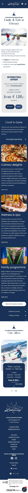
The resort (14, 435)
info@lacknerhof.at (14, 429)
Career (14, 439)
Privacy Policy (14, 463)
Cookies (14, 468)
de (14, 474)
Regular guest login (14, 442)
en (17, 474)
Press (14, 449)
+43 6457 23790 (14, 427)
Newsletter (13, 446)
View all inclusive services (14, 304)
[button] (12, 391)
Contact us (13, 444)
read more (4, 242)
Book (19, 107)
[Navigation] (2, 4)
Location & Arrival (14, 437)
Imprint (14, 465)
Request (10, 107)
